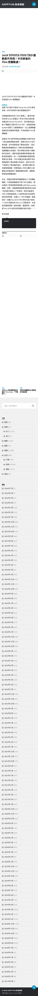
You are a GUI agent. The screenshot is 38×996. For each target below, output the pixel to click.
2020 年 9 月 (8, 823)
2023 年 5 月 (8, 670)
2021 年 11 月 (9, 756)
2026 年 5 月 (8, 498)
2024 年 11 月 (9, 584)
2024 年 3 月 (8, 622)
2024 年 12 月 (9, 579)
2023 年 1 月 (8, 689)
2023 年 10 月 (9, 646)
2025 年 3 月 (8, 565)
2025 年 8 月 (8, 541)
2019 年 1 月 (8, 919)
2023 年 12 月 (9, 637)
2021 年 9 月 (8, 766)
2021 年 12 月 (9, 751)
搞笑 (6, 446)
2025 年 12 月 (9, 522)
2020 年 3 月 (8, 852)
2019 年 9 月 (8, 881)
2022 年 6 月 (8, 723)
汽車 (3, 51)
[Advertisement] (19, 28)
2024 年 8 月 (8, 598)
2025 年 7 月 (8, 546)
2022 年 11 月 (9, 699)
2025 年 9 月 (8, 536)
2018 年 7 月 (8, 948)
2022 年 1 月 (8, 747)
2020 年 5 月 (8, 842)
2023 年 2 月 (8, 685)
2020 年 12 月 (9, 809)
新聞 (6, 450)
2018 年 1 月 (8, 976)
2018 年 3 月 (8, 967)
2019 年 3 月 (8, 909)
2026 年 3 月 (8, 507)
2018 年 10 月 (9, 933)
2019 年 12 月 (9, 866)
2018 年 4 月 (8, 962)
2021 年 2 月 (8, 799)
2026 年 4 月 (8, 503)
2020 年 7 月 (8, 833)
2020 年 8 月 (8, 828)
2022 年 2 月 (8, 742)
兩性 (6, 422)
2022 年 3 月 (8, 737)
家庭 (6, 427)
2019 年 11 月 (9, 871)
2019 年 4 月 (8, 905)
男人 (7, 436)
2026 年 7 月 (8, 488)
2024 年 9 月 (8, 594)
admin (6, 221)
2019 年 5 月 (8, 900)
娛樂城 (4, 105)
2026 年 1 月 (8, 517)
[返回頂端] (34, 987)
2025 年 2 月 (8, 570)
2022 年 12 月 (9, 694)
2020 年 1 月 (8, 862)
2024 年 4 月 (8, 618)
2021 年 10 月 (9, 761)
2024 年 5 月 (8, 613)
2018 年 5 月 (8, 957)
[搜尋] (33, 406)
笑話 (6, 474)
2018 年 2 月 (8, 972)
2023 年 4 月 (8, 675)
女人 (7, 431)
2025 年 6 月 (8, 550)
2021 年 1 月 (8, 804)
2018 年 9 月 (8, 938)
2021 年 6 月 (8, 780)
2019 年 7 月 (8, 890)
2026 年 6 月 (8, 493)
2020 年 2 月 (8, 857)
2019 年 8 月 (8, 885)
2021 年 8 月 (8, 771)
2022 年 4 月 (8, 732)
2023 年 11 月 (9, 641)
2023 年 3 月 (8, 680)
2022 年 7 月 (8, 718)
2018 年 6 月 (8, 952)
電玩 (7, 469)
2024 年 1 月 (8, 632)
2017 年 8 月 (8, 981)
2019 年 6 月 (8, 895)
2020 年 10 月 (9, 818)
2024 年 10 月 (9, 589)
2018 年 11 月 (9, 928)
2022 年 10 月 (9, 704)
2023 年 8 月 (8, 656)
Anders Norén (13, 993)
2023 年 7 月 (8, 661)
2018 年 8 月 (8, 943)
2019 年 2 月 (8, 914)
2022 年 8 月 (8, 713)
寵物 (6, 441)
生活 (6, 455)
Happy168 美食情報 (13, 4)
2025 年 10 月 (9, 531)
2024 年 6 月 (8, 608)
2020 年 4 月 (8, 847)
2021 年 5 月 (8, 785)
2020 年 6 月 (8, 838)
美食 (7, 464)
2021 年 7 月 (8, 775)
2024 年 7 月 (8, 603)
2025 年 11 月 (9, 527)
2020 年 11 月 (9, 814)
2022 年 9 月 (8, 708)
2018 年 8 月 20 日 (14, 66)
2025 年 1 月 (8, 574)
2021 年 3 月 (8, 795)
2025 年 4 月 (8, 560)
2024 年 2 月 (8, 627)
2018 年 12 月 (9, 924)
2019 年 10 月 (9, 876)
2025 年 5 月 (8, 555)
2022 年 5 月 (8, 728)
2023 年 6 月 (8, 665)
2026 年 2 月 (8, 512)
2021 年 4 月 (8, 790)
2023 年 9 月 (8, 651)
